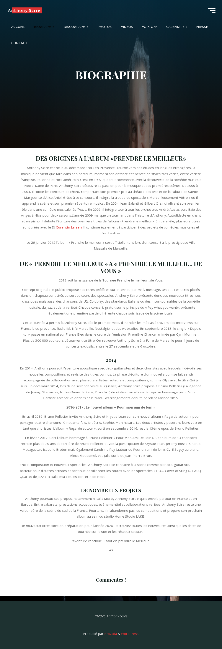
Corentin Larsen (69, 227)
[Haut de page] (205, 632)
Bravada (110, 633)
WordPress (130, 633)
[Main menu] (211, 10)
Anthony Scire (24, 10)
